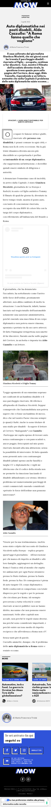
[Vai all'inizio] (25, 771)
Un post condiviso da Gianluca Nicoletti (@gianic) (25, 283)
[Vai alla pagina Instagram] (28, 779)
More (5, 659)
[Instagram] (24, 750)
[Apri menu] (48, 4)
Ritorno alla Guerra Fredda (14, 680)
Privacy (30, 794)
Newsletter (36, 750)
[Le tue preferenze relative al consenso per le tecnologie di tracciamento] (47, 803)
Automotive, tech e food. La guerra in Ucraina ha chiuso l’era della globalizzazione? (13, 690)
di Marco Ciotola (12, 701)
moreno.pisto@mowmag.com (21, 763)
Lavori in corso (39, 680)
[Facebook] (7, 750)
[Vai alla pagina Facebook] (22, 779)
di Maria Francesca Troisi (19, 47)
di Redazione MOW (43, 701)
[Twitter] (15, 750)
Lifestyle (25, 17)
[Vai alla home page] (25, 5)
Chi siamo (22, 794)
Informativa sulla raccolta (14, 804)
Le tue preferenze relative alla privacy (26, 800)
